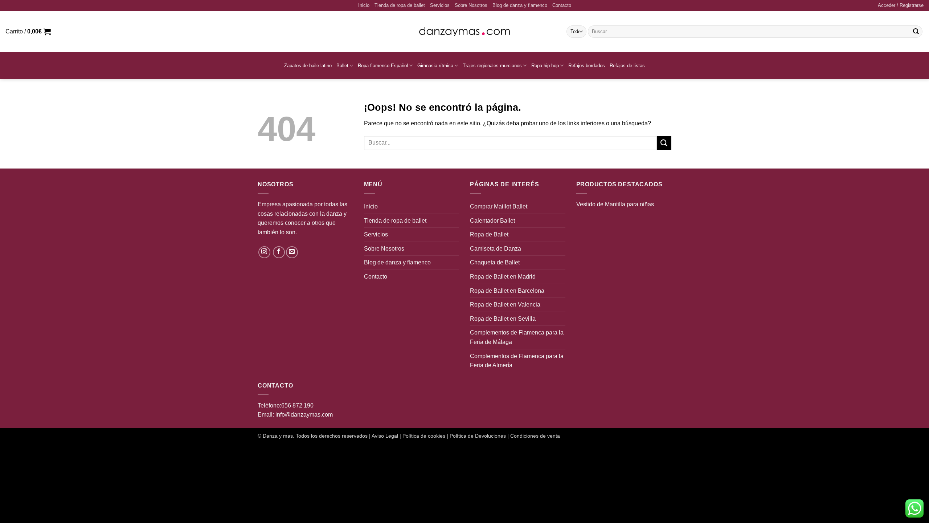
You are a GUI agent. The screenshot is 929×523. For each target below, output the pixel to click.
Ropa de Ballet (489, 234)
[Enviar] (916, 31)
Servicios (440, 5)
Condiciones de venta (535, 436)
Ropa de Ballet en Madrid (503, 276)
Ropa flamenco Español (383, 65)
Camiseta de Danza (495, 249)
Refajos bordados (586, 65)
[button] (901, 5)
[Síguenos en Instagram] (264, 252)
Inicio (363, 5)
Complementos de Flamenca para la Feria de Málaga (517, 337)
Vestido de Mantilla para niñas (615, 204)
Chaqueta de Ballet (495, 262)
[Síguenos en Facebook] (279, 252)
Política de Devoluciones (478, 436)
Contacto (561, 5)
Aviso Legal (385, 436)
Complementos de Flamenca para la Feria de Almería (517, 361)
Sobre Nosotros (471, 5)
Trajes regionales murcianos (492, 65)
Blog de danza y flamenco (519, 5)
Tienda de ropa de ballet (400, 5)
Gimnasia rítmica (435, 65)
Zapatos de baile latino (308, 65)
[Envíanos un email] (292, 252)
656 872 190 (297, 405)
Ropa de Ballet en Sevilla (503, 319)
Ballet (342, 65)
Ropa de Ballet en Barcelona (507, 291)
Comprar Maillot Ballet (498, 206)
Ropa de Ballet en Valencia (505, 304)
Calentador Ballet (492, 221)
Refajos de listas (627, 65)
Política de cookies (423, 436)
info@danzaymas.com (304, 414)
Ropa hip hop (545, 65)
